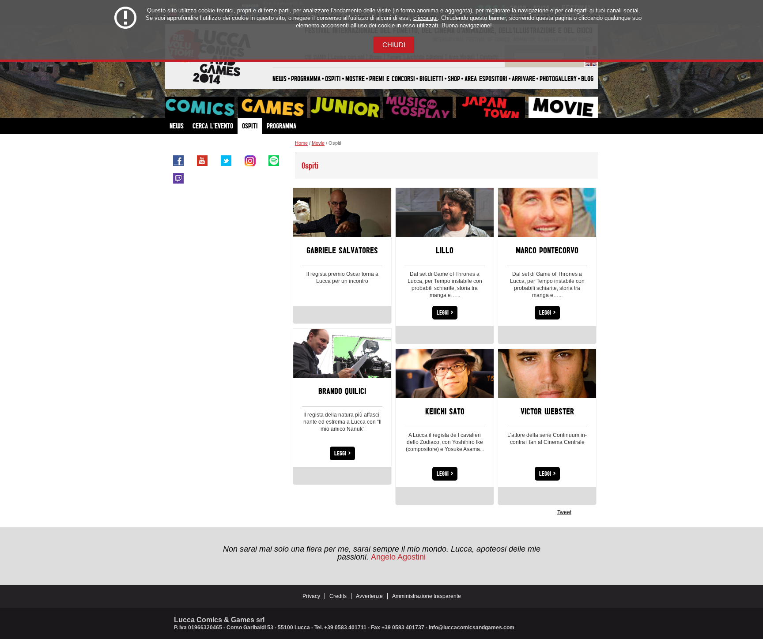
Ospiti (333, 78)
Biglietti (431, 78)
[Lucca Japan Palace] (490, 107)
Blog (587, 78)
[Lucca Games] (272, 107)
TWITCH (178, 178)
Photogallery (558, 78)
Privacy (311, 596)
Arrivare (523, 78)
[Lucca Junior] (345, 107)
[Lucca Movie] (563, 107)
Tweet (564, 512)
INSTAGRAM (250, 160)
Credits (338, 596)
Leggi (445, 312)
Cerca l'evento (213, 125)
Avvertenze (369, 596)
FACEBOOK (178, 160)
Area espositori (486, 78)
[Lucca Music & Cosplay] (418, 107)
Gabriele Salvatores (342, 250)
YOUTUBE (202, 160)
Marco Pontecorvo (547, 250)
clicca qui (425, 18)
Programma (306, 78)
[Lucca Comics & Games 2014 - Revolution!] (208, 83)
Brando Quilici (342, 390)
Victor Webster (547, 411)
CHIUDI (393, 45)
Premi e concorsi (392, 78)
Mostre (355, 78)
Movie (318, 143)
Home (301, 143)
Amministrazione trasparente (426, 596)
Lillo (444, 250)
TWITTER (226, 160)
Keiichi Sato (445, 411)
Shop (454, 78)
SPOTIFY (274, 160)
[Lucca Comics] (199, 107)
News (279, 78)
